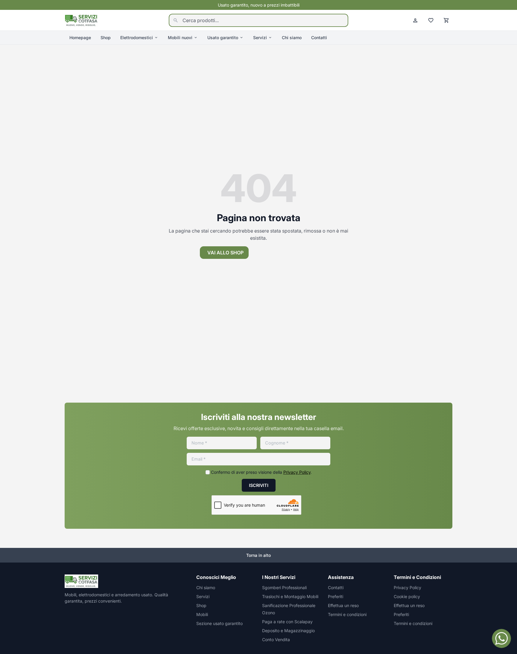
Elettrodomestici (136, 37)
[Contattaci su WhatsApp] (501, 638)
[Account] (415, 20)
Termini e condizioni (347, 614)
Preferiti (335, 596)
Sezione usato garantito (219, 623)
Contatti (319, 37)
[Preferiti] (431, 20)
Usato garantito (222, 37)
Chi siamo (292, 37)
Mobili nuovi (180, 37)
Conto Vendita (276, 639)
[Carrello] (446, 20)
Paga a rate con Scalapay (287, 621)
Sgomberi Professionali (284, 587)
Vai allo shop (225, 253)
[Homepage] (81, 20)
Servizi (260, 37)
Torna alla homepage (288, 253)
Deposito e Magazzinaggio (288, 630)
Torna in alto (258, 555)
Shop (106, 37)
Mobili (202, 614)
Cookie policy (407, 596)
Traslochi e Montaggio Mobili (290, 596)
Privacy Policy (297, 472)
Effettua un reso (343, 605)
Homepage (80, 37)
